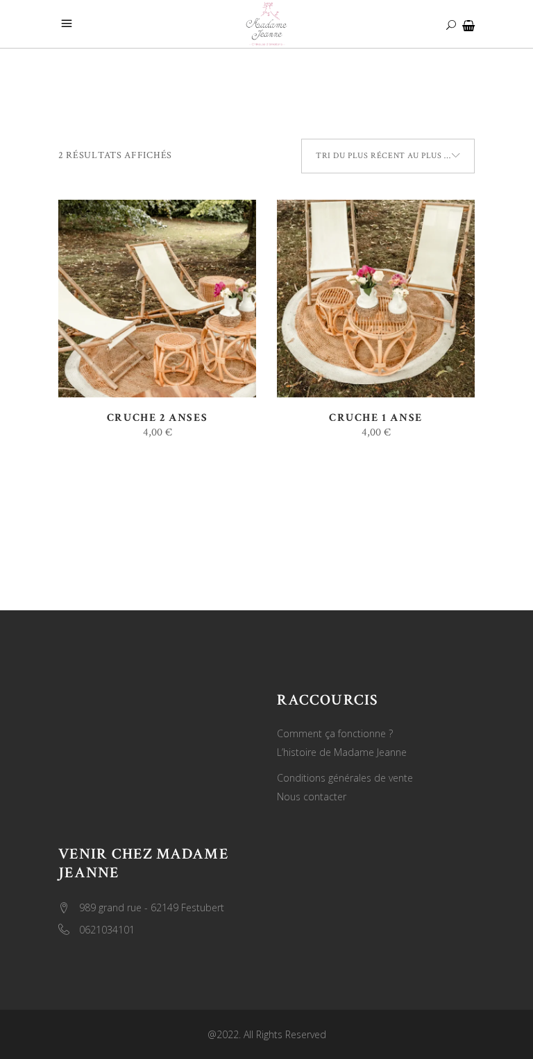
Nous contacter (311, 796)
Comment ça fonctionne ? (335, 733)
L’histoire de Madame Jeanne (342, 752)
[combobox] (388, 156)
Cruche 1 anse (376, 418)
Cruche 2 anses (157, 418)
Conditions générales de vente (345, 777)
